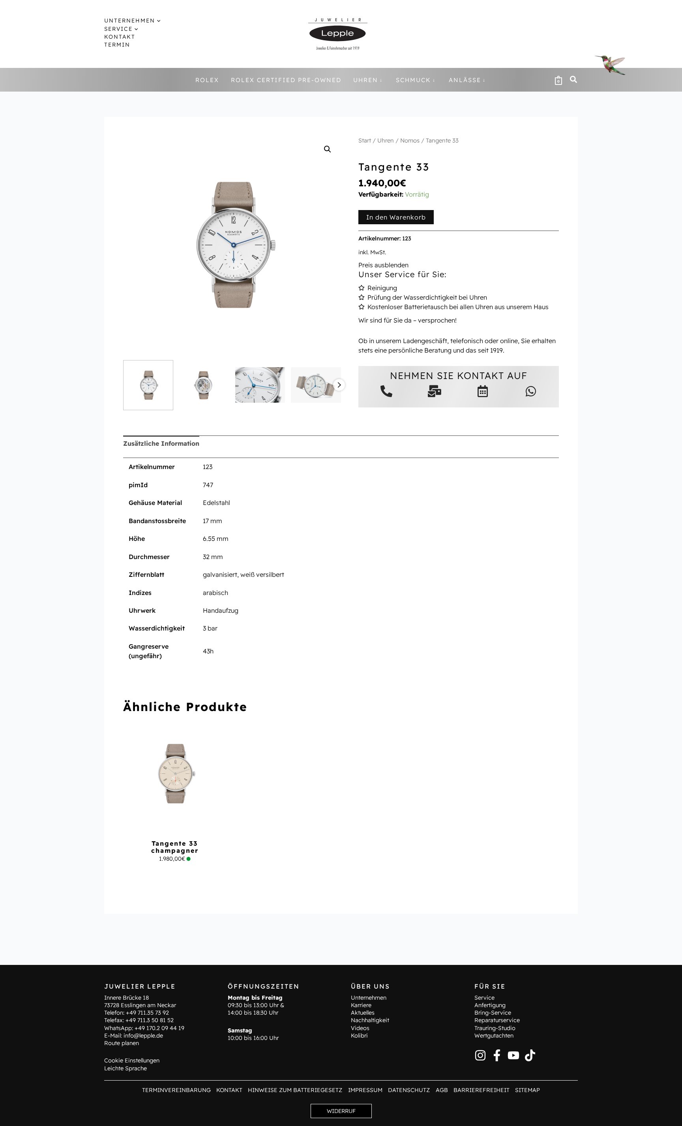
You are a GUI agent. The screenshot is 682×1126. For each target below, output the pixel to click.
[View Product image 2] (204, 385)
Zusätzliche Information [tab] (161, 443)
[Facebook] (497, 1055)
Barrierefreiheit (481, 1090)
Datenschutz (409, 1090)
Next (339, 385)
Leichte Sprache (125, 1068)
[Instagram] (480, 1055)
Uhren (385, 140)
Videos (360, 1028)
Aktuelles (363, 1012)
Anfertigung (490, 1005)
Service (484, 997)
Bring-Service (492, 1012)
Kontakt (229, 1090)
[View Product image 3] (260, 385)
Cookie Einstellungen (131, 1060)
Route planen (121, 1043)
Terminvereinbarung (176, 1090)
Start (364, 140)
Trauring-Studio (494, 1028)
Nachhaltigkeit (370, 1020)
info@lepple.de (143, 1035)
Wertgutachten (493, 1035)
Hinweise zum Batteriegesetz (295, 1090)
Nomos (410, 140)
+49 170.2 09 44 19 (159, 1028)
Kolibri (359, 1035)
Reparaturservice (497, 1020)
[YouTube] (513, 1055)
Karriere (361, 1005)
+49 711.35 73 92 (147, 1012)
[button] (157, 20)
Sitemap (527, 1090)
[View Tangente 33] (148, 385)
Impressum (365, 1090)
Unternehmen (368, 997)
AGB (442, 1090)
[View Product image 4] (316, 385)
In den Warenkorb (396, 217)
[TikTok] (530, 1055)
